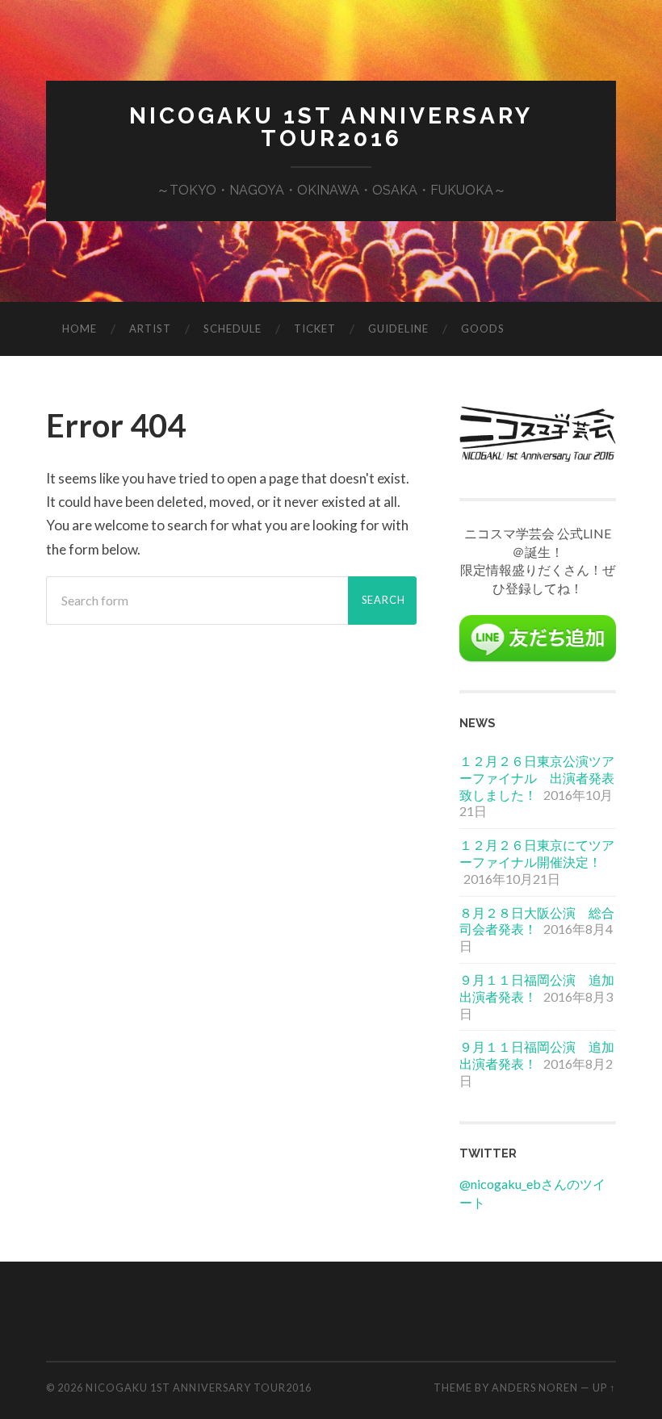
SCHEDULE (232, 328)
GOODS (483, 328)
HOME (79, 328)
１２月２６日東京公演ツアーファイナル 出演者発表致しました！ (536, 777)
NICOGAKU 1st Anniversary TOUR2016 (331, 127)
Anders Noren (535, 1387)
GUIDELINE (398, 328)
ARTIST (150, 328)
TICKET (315, 328)
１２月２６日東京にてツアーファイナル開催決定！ (536, 853)
